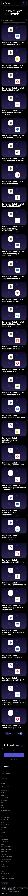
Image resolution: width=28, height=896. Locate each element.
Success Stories (5, 824)
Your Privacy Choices (9, 876)
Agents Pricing (5, 786)
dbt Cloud (4, 854)
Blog (2, 864)
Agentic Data (4, 778)
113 (18, 733)
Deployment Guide (6, 849)
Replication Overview (7, 793)
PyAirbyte (3, 795)
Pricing (3, 783)
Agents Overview (6, 773)
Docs (2, 844)
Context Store (5, 776)
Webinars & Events (6, 829)
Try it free (14, 755)
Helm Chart (4, 851)
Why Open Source (6, 819)
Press (2, 822)
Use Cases (4, 827)
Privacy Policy (5, 873)
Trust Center (4, 841)
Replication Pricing (6, 810)
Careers (3, 832)
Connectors (4, 781)
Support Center (5, 839)
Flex (2, 805)
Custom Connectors (6, 856)
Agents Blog (4, 866)
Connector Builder (6, 797)
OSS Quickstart (5, 846)
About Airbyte (5, 817)
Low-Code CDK (5, 861)
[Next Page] (20, 733)
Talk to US (14, 759)
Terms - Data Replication (7, 878)
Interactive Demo (5, 802)
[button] (23, 3)
